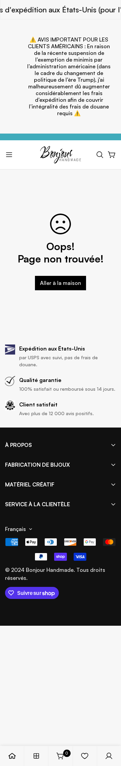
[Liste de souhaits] (85, 756)
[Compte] (109, 756)
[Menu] (9, 155)
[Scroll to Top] (109, 730)
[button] (100, 155)
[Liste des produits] (36, 756)
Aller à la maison (60, 283)
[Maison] (12, 756)
